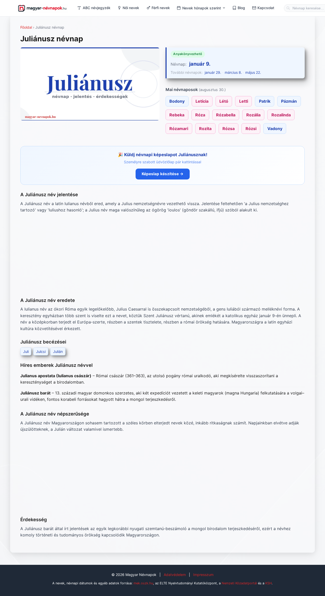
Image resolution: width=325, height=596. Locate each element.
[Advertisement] (162, 255)
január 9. (199, 64)
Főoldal (26, 27)
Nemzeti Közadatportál (239, 583)
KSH (268, 583)
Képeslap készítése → (163, 173)
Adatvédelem (175, 574)
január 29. (213, 72)
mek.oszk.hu (143, 583)
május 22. (253, 72)
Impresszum (203, 574)
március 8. (233, 72)
